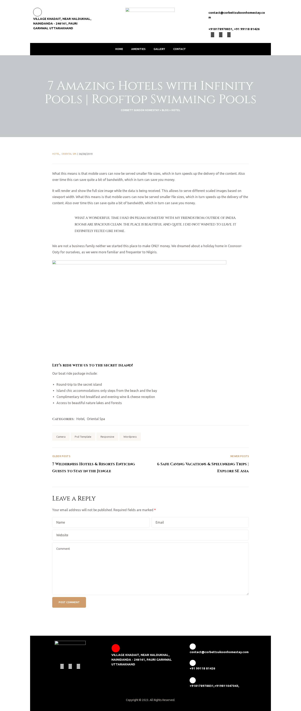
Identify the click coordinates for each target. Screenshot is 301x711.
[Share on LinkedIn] (234, 436)
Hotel (56, 154)
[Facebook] (212, 35)
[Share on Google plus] (240, 436)
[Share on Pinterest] (246, 436)
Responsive (107, 436)
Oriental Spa (68, 154)
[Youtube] (221, 35)
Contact (179, 49)
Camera (61, 436)
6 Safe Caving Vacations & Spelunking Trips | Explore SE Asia (199, 464)
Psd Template (83, 436)
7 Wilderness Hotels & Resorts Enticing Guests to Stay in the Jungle (101, 464)
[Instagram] (229, 35)
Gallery (159, 49)
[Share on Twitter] (228, 436)
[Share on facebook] (222, 436)
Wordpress (130, 436)
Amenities (138, 49)
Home (119, 49)
